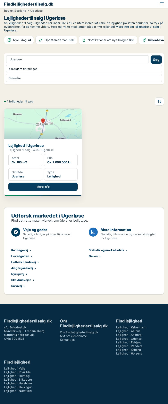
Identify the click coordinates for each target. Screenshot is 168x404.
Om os (93, 256)
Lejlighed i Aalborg (129, 334)
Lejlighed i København (131, 327)
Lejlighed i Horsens (129, 353)
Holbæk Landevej (23, 262)
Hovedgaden (20, 256)
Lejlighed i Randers (129, 346)
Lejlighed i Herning (17, 376)
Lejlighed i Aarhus (128, 331)
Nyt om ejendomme (73, 336)
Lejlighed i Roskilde (17, 372)
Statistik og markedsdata (106, 250)
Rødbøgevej (19, 250)
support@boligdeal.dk (19, 334)
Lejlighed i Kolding (128, 349)
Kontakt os (67, 339)
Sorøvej (16, 286)
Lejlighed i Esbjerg (128, 342)
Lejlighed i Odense (129, 338)
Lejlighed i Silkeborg (18, 379)
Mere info (43, 186)
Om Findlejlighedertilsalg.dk (79, 332)
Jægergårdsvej (22, 268)
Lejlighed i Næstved (18, 390)
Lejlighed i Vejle (14, 368)
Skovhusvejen (21, 280)
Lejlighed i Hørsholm (18, 383)
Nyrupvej (17, 274)
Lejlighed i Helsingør (18, 387)
